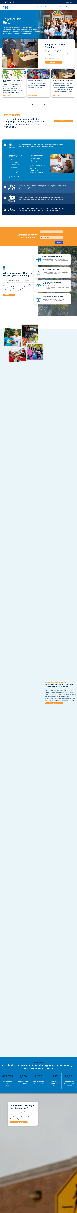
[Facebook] (5, 2)
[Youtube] (10, 2)
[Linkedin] (13, 2)
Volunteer (55, 7)
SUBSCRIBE (69, 2)
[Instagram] (7, 2)
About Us (39, 7)
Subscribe (59, 242)
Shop (61, 7)
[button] (32, 105)
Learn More (15, 176)
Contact (68, 7)
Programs (47, 7)
